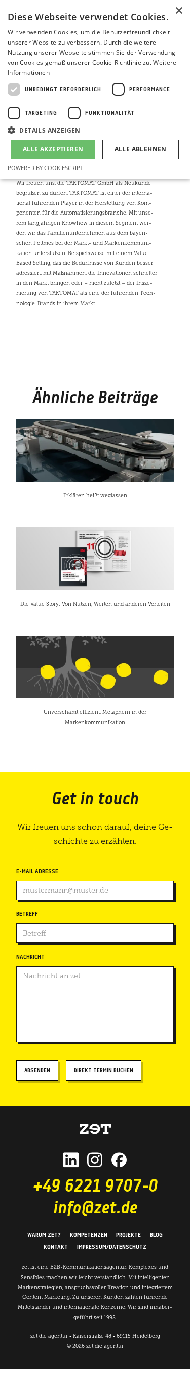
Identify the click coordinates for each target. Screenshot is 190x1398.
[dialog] (95, 89)
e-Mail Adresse (37, 872)
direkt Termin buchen (103, 1071)
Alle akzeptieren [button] (53, 149)
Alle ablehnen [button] (141, 149)
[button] (95, 130)
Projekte (128, 1235)
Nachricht (30, 957)
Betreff (27, 914)
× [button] (178, 11)
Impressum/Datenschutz (111, 1247)
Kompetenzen (88, 1235)
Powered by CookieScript (45, 168)
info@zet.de (95, 1209)
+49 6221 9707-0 (95, 1187)
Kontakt (56, 1247)
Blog (156, 1235)
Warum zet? (44, 1235)
